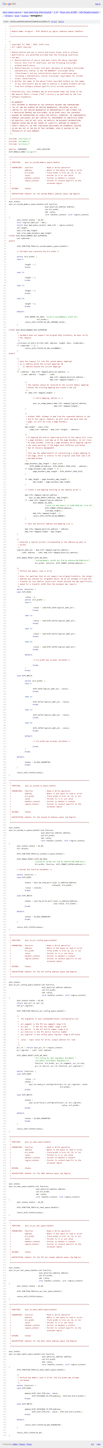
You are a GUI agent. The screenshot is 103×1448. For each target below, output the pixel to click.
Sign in (97, 4)
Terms (29, 1444)
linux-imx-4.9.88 (68, 12)
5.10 (56, 12)
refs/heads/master (89, 12)
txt (92, 1444)
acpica (24, 15)
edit (61, 22)
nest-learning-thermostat (38, 12)
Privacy (22, 1444)
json (98, 1444)
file (54, 22)
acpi (17, 15)
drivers (9, 15)
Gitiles (15, 1444)
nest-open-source (12, 12)
